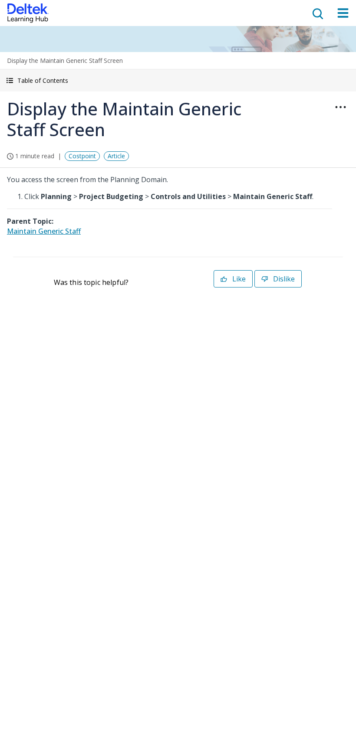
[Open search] (317, 13)
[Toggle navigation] (343, 13)
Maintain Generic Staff (44, 231)
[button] (178, 80)
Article (116, 156)
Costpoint (82, 156)
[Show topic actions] (340, 107)
